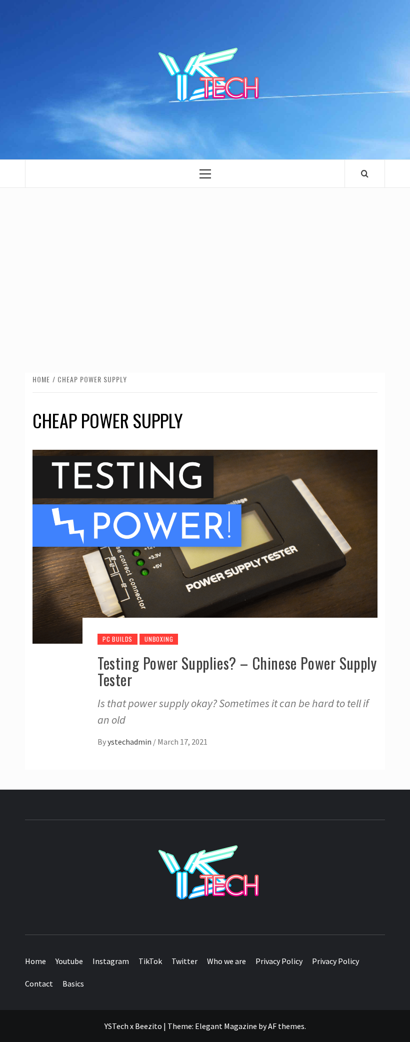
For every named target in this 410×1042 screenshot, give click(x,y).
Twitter (185, 961)
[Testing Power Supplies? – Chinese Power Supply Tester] (205, 545)
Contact (39, 984)
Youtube (69, 961)
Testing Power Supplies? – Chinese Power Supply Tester (237, 671)
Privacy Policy (279, 961)
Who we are (226, 961)
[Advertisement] (205, 270)
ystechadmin (130, 742)
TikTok (150, 961)
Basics (73, 984)
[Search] (364, 173)
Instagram (110, 961)
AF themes (286, 1026)
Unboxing (158, 639)
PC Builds (117, 639)
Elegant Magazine (226, 1026)
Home (35, 961)
